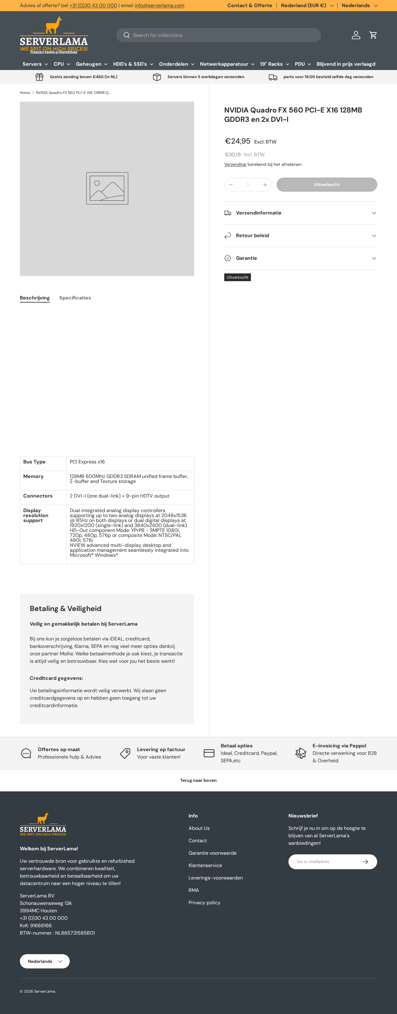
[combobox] (218, 35)
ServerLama (44, 991)
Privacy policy (205, 902)
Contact (198, 840)
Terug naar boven (198, 780)
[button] (373, 35)
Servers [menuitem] (32, 64)
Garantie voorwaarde (213, 853)
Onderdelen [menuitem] (173, 64)
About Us (199, 828)
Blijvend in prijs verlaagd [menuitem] (346, 64)
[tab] (35, 298)
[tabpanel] (107, 444)
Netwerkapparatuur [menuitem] (224, 64)
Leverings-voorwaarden (216, 878)
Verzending (235, 164)
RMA (194, 890)
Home (25, 92)
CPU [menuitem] (59, 64)
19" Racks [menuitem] (271, 64)
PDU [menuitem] (300, 64)
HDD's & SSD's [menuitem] (130, 64)
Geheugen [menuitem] (88, 64)
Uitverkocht (327, 184)
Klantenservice (205, 865)
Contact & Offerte (249, 5)
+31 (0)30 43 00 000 (93, 5)
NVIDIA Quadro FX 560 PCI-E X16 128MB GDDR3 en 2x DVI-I (73, 92)
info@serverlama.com (159, 5)
